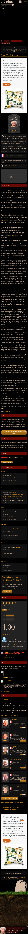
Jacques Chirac (14, 733)
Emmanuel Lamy (14, 786)
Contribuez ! (15, 177)
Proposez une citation (6, 448)
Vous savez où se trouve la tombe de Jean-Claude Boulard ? (14, 432)
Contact (17, 878)
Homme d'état (14, 496)
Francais (7, 155)
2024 (16, 761)
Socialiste (20, 498)
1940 (13, 721)
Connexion (25, 2)
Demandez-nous (7, 591)
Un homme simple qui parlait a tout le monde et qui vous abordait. (14, 653)
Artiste (12, 494)
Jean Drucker (15, 235)
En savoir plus (18, 50)
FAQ (19, 877)
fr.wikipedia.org (8, 411)
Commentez (6, 657)
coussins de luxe (16, 79)
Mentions (23, 877)
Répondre (6, 688)
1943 (17, 155)
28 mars (14, 155)
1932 (13, 734)
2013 (16, 747)
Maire (14, 492)
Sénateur (15, 498)
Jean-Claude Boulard (5, 43)
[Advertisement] (14, 25)
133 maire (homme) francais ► (9, 798)
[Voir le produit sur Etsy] (14, 99)
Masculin (8, 482)
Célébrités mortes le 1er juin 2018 (11, 807)
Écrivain (9, 496)
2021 (16, 774)
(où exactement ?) (13, 165)
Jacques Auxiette (14, 773)
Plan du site (11, 878)
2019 (16, 734)
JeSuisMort (7, 2)
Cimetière (7, 40)
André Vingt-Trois (5, 220)
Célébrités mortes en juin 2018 (10, 809)
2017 (16, 788)
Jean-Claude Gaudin (15, 759)
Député (4, 496)
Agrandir (6, 84)
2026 (16, 721)
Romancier (9, 498)
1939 (13, 761)
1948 (13, 747)
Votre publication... (5, 691)
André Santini (13, 719)
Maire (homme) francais (16, 40)
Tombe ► (23, 727)
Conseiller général (18, 494)
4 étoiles (3, 615)
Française (16, 477)
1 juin (16, 547)
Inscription (25, 1)
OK (14, 51)
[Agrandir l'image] (23, 90)
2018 (8, 156)
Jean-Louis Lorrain (15, 746)
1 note (9, 612)
